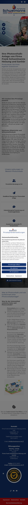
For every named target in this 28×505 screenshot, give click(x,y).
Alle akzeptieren (14, 272)
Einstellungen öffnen (14, 264)
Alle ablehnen (14, 268)
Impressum (18, 276)
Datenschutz (10, 276)
